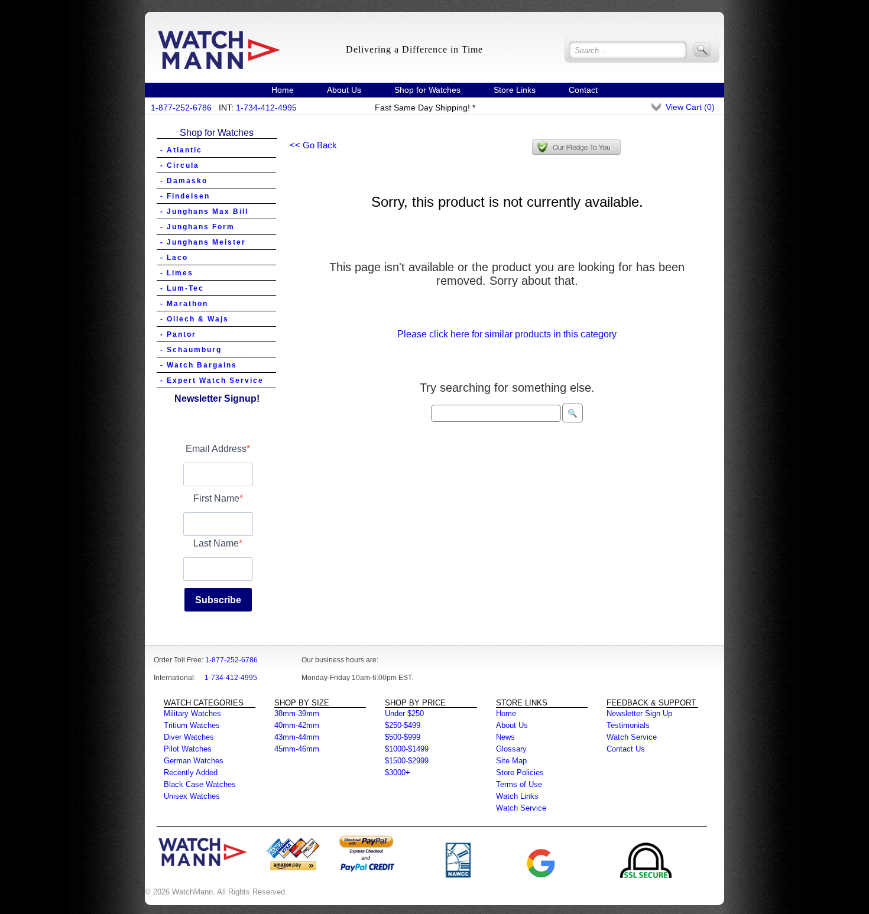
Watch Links (517, 796)
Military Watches (192, 713)
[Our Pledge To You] (576, 147)
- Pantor (178, 334)
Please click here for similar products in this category (507, 334)
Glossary (511, 748)
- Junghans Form (197, 227)
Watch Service (521, 808)
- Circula (179, 165)
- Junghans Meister (203, 242)
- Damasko (183, 181)
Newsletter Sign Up (639, 713)
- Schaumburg (191, 350)
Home (282, 90)
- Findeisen (185, 196)
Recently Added (191, 772)
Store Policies (520, 772)
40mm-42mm (296, 725)
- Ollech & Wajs (194, 319)
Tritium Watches (192, 725)
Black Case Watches (200, 784)
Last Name (216, 543)
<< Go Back (313, 145)
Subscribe (218, 600)
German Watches (193, 760)
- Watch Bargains (198, 365)
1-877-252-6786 (181, 107)
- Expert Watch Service (212, 380)
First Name (216, 498)
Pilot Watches (188, 748)
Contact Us (626, 748)
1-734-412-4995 (266, 107)
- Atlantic (181, 150)
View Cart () (690, 107)
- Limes (176, 273)
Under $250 (404, 713)
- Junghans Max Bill (204, 211)
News (505, 737)
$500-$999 (402, 737)
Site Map (511, 760)
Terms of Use (519, 784)
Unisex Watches (192, 796)
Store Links (515, 90)
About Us (344, 90)
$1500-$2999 (407, 760)
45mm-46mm (296, 748)
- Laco (174, 257)
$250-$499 (402, 725)
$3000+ (397, 772)
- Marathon (184, 304)
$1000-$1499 (407, 748)
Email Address (216, 449)
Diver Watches (189, 737)
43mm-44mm (296, 737)
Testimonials (628, 725)
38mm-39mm (296, 713)
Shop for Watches (427, 90)
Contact (583, 90)
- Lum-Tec (182, 288)
